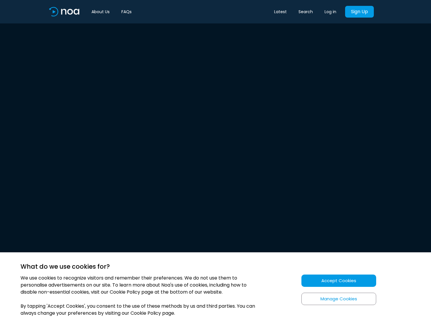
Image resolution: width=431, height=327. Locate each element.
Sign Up (359, 11)
